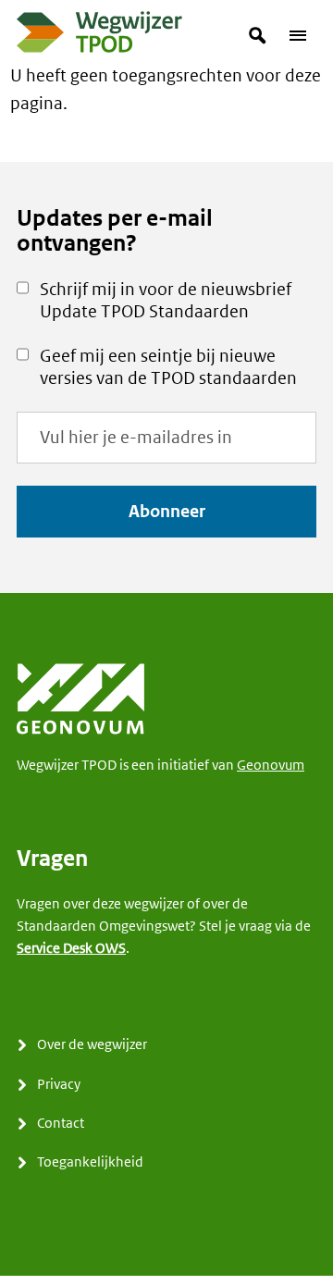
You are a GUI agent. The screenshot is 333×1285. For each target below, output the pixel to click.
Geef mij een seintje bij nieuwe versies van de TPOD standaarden (168, 367)
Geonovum (270, 764)
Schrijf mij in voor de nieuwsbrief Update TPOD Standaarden (165, 300)
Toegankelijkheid (90, 1161)
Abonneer (167, 511)
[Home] (100, 36)
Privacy (58, 1084)
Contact (60, 1122)
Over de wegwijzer (92, 1044)
